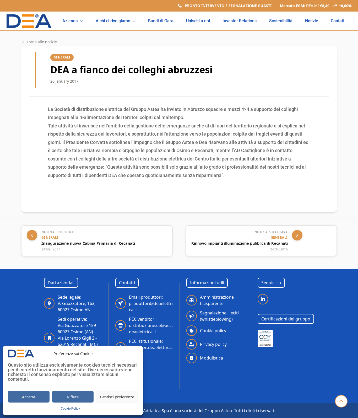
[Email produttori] (120, 303)
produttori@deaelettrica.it (151, 303)
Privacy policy (213, 344)
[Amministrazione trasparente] (191, 300)
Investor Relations (240, 20)
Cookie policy (213, 331)
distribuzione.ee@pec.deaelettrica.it (151, 325)
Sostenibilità (280, 20)
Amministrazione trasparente (217, 300)
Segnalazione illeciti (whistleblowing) (219, 316)
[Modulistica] (191, 358)
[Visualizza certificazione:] (265, 338)
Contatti (338, 20)
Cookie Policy (70, 408)
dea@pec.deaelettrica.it (151, 347)
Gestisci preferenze (117, 396)
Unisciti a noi (198, 20)
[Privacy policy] (191, 344)
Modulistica (211, 358)
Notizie (311, 20)
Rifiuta (73, 396)
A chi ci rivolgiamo (113, 20)
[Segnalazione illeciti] (191, 316)
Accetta (28, 396)
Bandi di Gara (160, 20)
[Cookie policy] (191, 330)
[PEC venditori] (120, 325)
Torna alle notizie (42, 41)
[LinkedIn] (263, 299)
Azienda (70, 20)
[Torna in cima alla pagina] (341, 401)
